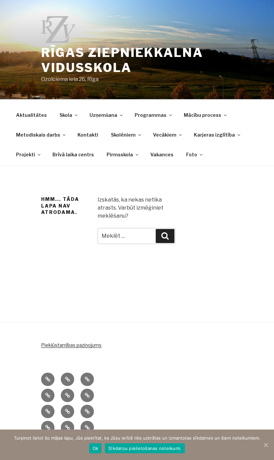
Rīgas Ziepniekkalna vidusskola (122, 60)
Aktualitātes (31, 115)
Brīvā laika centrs (73, 154)
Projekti (25, 154)
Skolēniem (123, 135)
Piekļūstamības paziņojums (71, 345)
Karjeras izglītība (214, 135)
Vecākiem (164, 135)
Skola (65, 115)
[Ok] (265, 445)
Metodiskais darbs (38, 135)
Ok (96, 448)
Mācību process (202, 115)
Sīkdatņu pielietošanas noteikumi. (144, 448)
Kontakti (88, 135)
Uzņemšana (103, 115)
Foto (191, 154)
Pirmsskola (120, 154)
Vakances (161, 154)
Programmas (150, 115)
